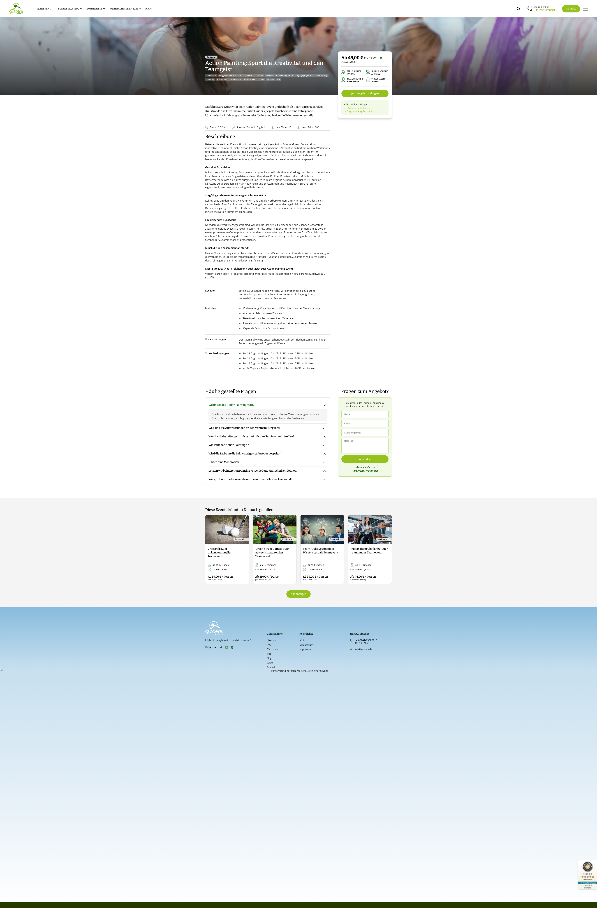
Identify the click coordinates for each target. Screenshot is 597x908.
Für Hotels (272, 649)
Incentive (259, 75)
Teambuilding (321, 75)
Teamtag (210, 79)
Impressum (305, 649)
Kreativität (248, 75)
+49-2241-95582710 (545, 10)
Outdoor (269, 75)
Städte (270, 662)
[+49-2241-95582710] (351, 640)
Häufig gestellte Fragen (358, 108)
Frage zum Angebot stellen (360, 111)
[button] (210, 549)
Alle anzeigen (298, 594)
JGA (278, 79)
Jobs (269, 653)
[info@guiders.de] (351, 649)
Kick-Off (270, 79)
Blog (269, 658)
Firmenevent (235, 79)
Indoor (261, 79)
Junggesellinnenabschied (230, 75)
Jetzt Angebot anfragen (365, 93)
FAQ (269, 644)
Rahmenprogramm (284, 75)
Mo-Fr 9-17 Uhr (541, 7)
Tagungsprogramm (304, 75)
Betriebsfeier (250, 79)
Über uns (271, 640)
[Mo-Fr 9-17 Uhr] (529, 8)
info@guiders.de (364, 649)
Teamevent (211, 75)
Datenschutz (306, 644)
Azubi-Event (222, 79)
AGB (301, 640)
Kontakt (271, 666)
